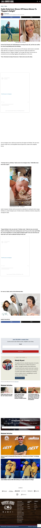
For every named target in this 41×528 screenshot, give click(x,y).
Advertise (35, 507)
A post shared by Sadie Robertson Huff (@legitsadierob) (14, 110)
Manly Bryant (7, 13)
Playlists (28, 508)
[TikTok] (5, 512)
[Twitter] (12, 512)
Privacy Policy (34, 526)
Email (20, 344)
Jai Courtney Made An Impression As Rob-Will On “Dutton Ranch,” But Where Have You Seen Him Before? (33, 397)
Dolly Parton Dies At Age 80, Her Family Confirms (6, 395)
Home (2, 6)
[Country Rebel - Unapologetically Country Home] (7, 1)
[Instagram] (10, 512)
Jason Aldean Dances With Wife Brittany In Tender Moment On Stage (17, 479)
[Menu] (40, 1)
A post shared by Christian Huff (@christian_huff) (15, 274)
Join (37, 427)
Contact (35, 505)
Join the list (20, 351)
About (35, 503)
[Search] (37, 1)
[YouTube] (8, 512)
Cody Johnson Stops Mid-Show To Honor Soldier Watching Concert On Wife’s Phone (20, 396)
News (6, 6)
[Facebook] (3, 512)
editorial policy (16, 381)
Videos (28, 506)
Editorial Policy (30, 526)
